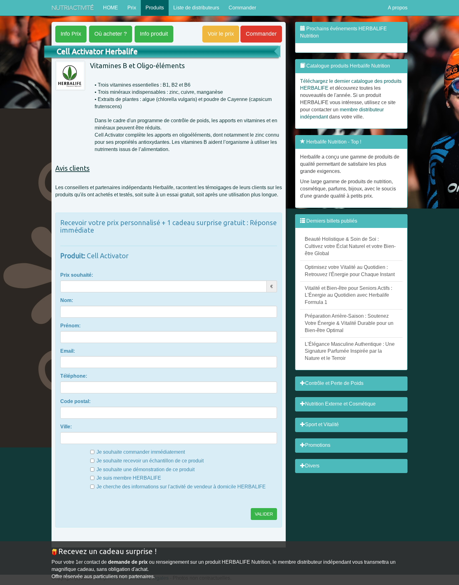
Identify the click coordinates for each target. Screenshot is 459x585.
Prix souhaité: (76, 275)
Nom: (66, 300)
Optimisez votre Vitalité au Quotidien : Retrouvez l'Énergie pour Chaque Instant (350, 271)
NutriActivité (73, 7)
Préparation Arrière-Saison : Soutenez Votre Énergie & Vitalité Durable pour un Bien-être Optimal (349, 323)
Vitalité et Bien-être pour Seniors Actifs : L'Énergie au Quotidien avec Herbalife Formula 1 (348, 295)
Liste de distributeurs (196, 7)
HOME (110, 7)
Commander (242, 7)
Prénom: (70, 325)
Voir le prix (221, 34)
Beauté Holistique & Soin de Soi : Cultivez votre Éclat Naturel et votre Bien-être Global (350, 246)
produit (154, 34)
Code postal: (75, 401)
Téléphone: (73, 376)
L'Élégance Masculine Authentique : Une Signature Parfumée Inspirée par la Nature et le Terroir (350, 351)
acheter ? (110, 34)
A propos (397, 7)
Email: (67, 351)
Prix (131, 7)
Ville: (66, 426)
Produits (155, 7)
